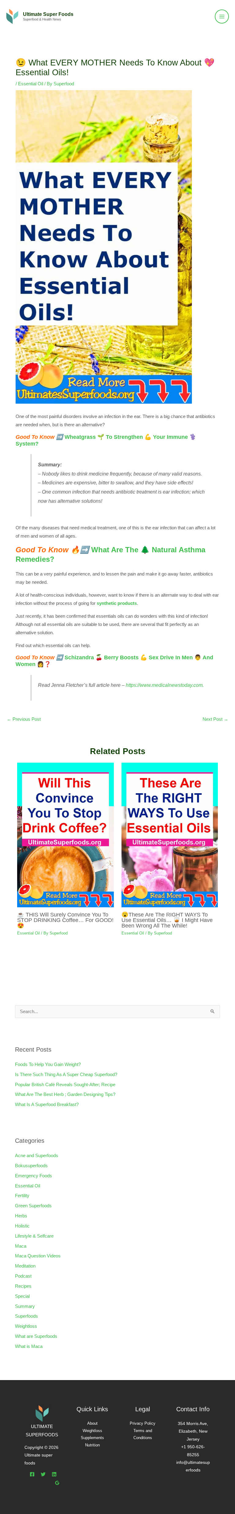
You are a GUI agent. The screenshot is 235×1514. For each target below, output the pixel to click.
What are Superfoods (36, 1336)
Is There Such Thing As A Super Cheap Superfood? (66, 1074)
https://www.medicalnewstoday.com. (165, 685)
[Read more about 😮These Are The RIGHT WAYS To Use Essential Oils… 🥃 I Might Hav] (169, 834)
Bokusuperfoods (31, 1165)
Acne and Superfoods (36, 1155)
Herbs (21, 1215)
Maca (20, 1246)
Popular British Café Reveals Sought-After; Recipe (65, 1084)
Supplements (92, 1437)
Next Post (215, 719)
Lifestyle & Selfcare (34, 1236)
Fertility (22, 1195)
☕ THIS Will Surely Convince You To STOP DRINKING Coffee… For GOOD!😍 (65, 920)
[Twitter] (43, 1474)
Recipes (23, 1286)
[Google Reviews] (57, 1482)
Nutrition (92, 1445)
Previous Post (24, 719)
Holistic (22, 1225)
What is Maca (29, 1346)
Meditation (25, 1266)
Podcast (23, 1276)
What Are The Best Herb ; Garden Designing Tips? (65, 1094)
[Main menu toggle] (222, 16)
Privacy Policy (142, 1423)
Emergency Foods (33, 1175)
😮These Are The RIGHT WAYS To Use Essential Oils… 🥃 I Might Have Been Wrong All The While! (167, 920)
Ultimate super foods (48, 14)
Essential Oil (30, 83)
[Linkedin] (54, 1474)
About (92, 1423)
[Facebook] (32, 1474)
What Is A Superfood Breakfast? (47, 1104)
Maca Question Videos (38, 1255)
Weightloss (26, 1326)
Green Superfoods (33, 1205)
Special (22, 1296)
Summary (25, 1306)
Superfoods (26, 1316)
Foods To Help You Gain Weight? (48, 1064)
